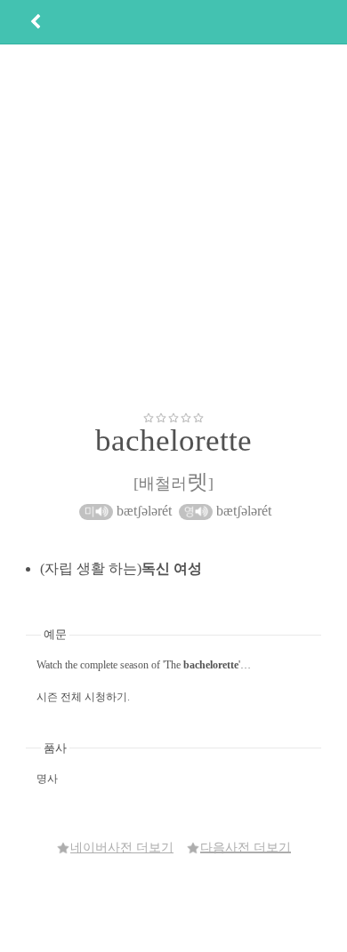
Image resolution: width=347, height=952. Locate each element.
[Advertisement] (173, 227)
